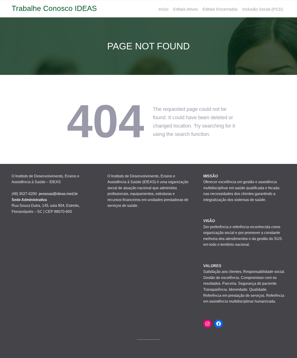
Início (163, 9)
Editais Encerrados (220, 9)
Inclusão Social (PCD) (262, 9)
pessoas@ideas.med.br (58, 194)
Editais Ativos (185, 9)
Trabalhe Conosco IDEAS (54, 8)
